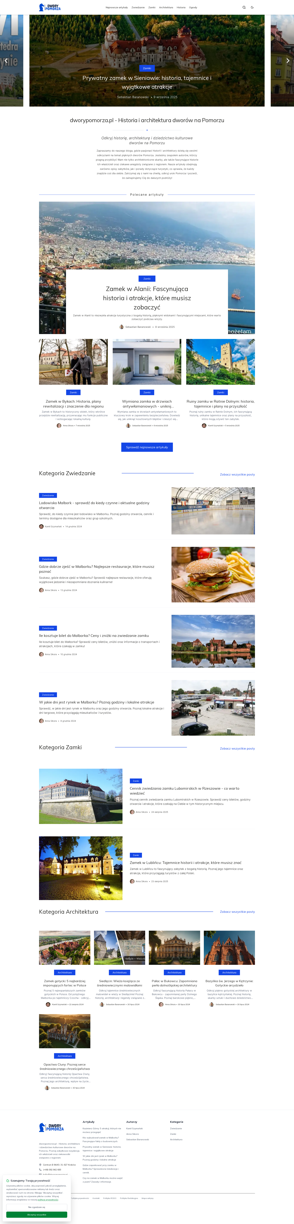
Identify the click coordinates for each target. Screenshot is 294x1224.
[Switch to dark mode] (252, 7)
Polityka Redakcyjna (129, 1198)
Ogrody (193, 7)
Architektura (166, 7)
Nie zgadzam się (36, 1207)
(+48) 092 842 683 (52, 1169)
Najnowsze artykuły (117, 7)
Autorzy (131, 1122)
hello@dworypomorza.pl (55, 1174)
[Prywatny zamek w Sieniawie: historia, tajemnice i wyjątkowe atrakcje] (147, 61)
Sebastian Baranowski (137, 1139)
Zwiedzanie (138, 7)
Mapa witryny (147, 1198)
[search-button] (244, 7)
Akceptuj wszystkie (36, 1214)
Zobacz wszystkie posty (237, 474)
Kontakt (96, 1198)
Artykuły (88, 1122)
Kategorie (176, 1122)
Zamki (151, 7)
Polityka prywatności (80, 1198)
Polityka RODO (109, 1198)
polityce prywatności (48, 1199)
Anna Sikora (132, 1134)
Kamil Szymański (134, 1128)
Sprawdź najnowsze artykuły (147, 447)
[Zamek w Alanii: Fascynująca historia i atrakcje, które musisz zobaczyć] (147, 268)
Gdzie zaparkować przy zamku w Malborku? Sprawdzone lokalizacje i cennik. (101, 1169)
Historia (181, 7)
